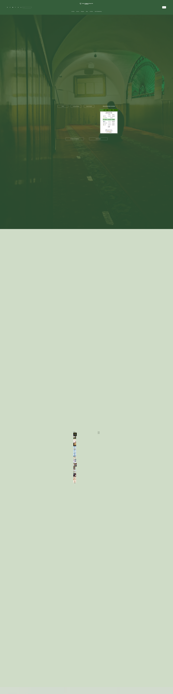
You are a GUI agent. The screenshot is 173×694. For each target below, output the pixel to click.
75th (113, 110)
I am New (72, 11)
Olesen (101, 110)
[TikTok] (18, 7)
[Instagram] (7, 7)
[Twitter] (15, 7)
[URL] (20, 7)
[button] (74, 432)
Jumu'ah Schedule (89, 106)
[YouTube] (12, 7)
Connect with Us (98, 138)
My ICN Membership (98, 11)
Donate (164, 7)
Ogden (106, 110)
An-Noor (109, 110)
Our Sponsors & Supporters (74, 138)
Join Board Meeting (76, 106)
